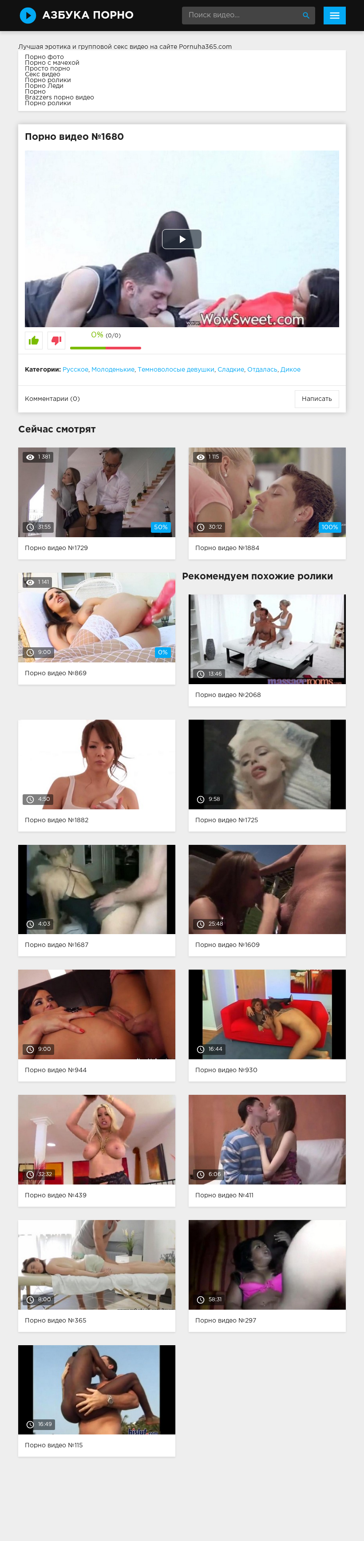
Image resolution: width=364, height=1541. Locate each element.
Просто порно (47, 68)
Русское (75, 369)
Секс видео (42, 74)
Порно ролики (48, 80)
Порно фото (44, 57)
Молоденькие (113, 369)
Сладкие (231, 369)
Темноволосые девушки (176, 369)
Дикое (291, 369)
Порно (35, 92)
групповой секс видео (113, 47)
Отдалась (262, 369)
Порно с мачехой (52, 63)
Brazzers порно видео (59, 97)
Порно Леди (44, 86)
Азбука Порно (88, 15)
